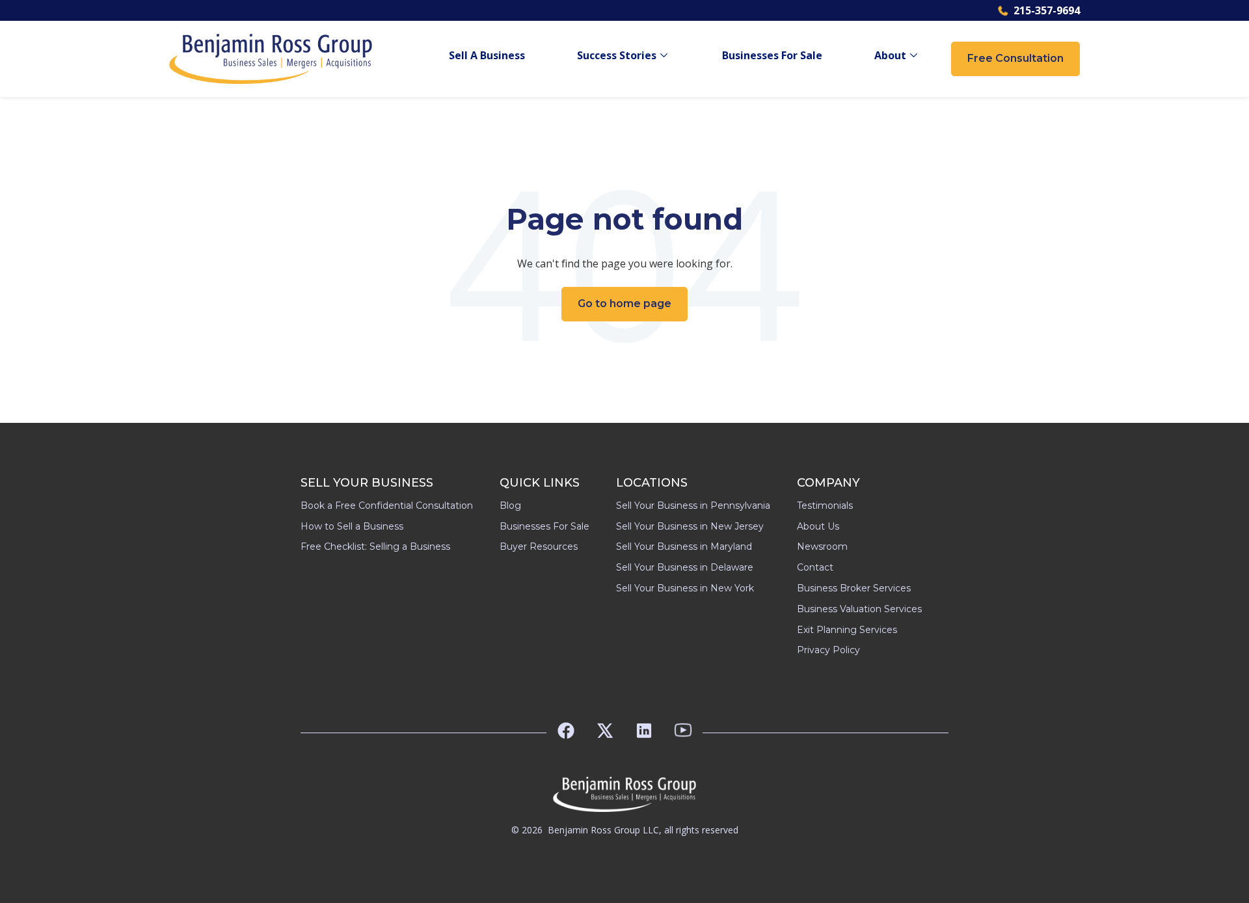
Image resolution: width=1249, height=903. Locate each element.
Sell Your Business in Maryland (684, 546)
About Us (818, 526)
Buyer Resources (539, 546)
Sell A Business (487, 55)
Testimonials (825, 505)
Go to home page (624, 303)
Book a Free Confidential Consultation (387, 505)
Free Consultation (1015, 58)
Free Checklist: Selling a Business (375, 546)
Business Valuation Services (859, 609)
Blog (510, 505)
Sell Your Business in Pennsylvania (693, 505)
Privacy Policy (828, 650)
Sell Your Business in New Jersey (690, 526)
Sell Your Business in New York (685, 588)
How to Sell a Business (352, 526)
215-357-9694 (1047, 10)
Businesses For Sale (772, 55)
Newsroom (822, 546)
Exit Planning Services (847, 630)
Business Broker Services (854, 588)
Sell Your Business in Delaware (684, 567)
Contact (815, 567)
